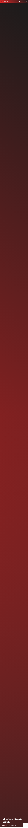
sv (15, 825)
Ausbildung (4, 825)
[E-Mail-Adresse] (19, 1)
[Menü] (26, 1)
